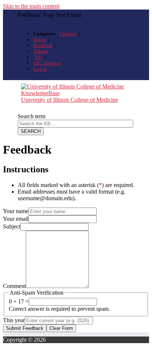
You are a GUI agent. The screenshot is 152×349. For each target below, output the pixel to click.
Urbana (41, 51)
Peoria (40, 39)
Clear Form (61, 328)
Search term (31, 116)
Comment (14, 286)
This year (14, 320)
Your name (15, 211)
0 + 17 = (19, 301)
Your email (15, 219)
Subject (11, 226)
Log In (40, 69)
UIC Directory (48, 63)
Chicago (68, 33)
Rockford (43, 45)
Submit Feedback (25, 328)
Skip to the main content (31, 6)
